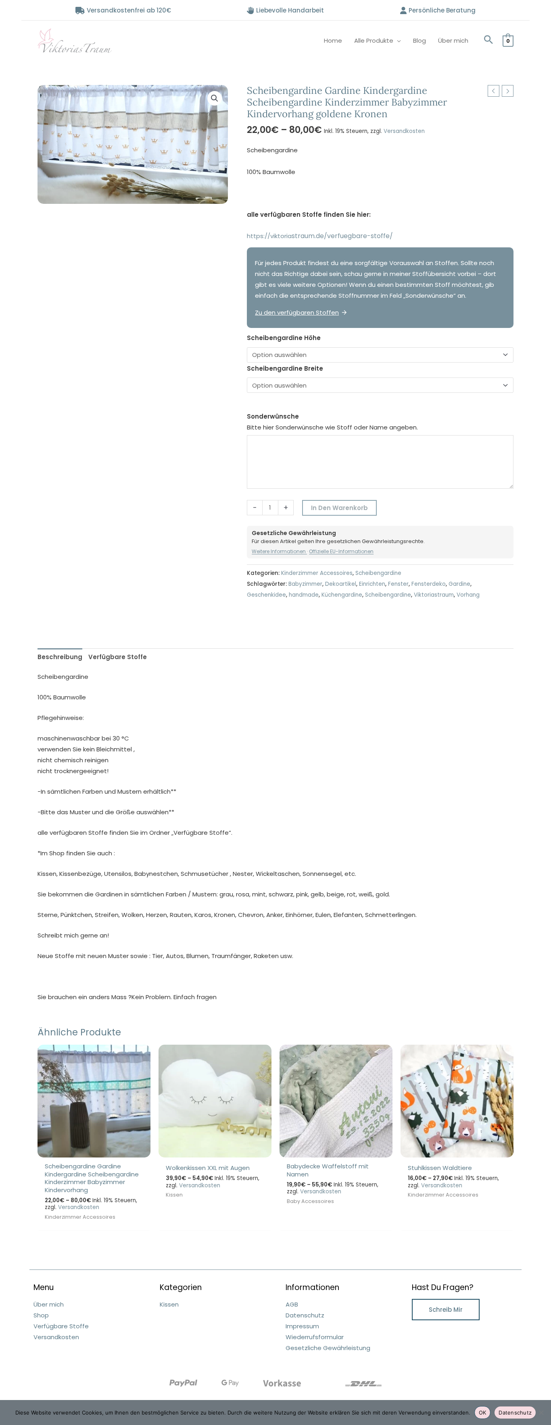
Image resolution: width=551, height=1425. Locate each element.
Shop (41, 1315)
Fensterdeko (428, 584)
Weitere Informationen (279, 551)
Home (333, 40)
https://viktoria (269, 236)
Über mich (453, 40)
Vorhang (468, 595)
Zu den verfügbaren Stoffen (297, 312)
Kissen (169, 1304)
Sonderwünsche (273, 416)
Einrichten (372, 584)
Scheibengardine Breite (285, 368)
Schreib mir (446, 1309)
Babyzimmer (305, 584)
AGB (292, 1304)
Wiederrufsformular (315, 1337)
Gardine (459, 584)
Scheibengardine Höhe (284, 338)
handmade (304, 595)
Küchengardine (341, 595)
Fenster (398, 584)
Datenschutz (305, 1315)
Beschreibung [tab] (60, 657)
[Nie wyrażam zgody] (541, 1412)
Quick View (94, 1151)
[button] (488, 40)
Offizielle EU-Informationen (341, 551)
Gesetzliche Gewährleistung (328, 1348)
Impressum (302, 1326)
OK (482, 1412)
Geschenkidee (266, 595)
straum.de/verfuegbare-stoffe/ (347, 236)
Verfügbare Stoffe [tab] (117, 657)
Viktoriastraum (434, 595)
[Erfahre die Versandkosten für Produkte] (363, 1383)
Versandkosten (404, 131)
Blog (419, 40)
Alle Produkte (373, 40)
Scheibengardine (378, 573)
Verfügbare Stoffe (61, 1326)
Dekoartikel (340, 584)
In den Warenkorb (339, 508)
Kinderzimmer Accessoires (317, 573)
